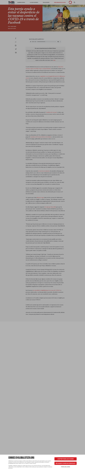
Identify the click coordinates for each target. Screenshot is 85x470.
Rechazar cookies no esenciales (65, 463)
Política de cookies (65, 466)
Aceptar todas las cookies (65, 459)
